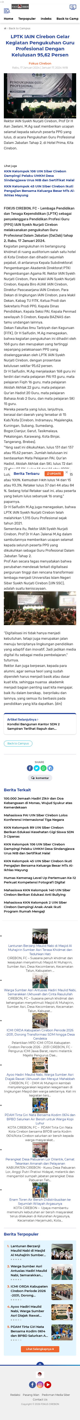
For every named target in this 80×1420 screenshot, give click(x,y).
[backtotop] (40, 1365)
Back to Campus (18, 743)
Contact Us (40, 1399)
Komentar (42, 778)
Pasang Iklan (31, 1394)
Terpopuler (27, 19)
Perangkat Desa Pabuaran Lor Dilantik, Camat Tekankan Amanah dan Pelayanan (40, 1161)
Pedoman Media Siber (56, 1394)
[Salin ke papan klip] (50, 768)
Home (8, 19)
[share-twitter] (37, 768)
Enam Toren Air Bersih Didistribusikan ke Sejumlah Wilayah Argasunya (40, 1202)
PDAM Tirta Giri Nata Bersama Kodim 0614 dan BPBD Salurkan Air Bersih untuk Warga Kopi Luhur (40, 1119)
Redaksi (15, 1394)
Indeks (46, 19)
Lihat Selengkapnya (39, 1349)
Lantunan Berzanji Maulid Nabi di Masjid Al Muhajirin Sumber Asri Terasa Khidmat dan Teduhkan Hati (40, 950)
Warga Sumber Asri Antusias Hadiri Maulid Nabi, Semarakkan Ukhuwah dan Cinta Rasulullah (40, 992)
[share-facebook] (30, 768)
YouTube (50, 1390)
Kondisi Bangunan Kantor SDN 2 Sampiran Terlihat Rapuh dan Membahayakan (33, 726)
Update (55, 473)
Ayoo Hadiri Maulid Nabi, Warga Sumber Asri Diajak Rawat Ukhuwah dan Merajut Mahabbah (40, 1077)
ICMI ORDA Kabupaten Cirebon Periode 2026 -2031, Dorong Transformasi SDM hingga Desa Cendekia (40, 1034)
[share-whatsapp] (44, 768)
